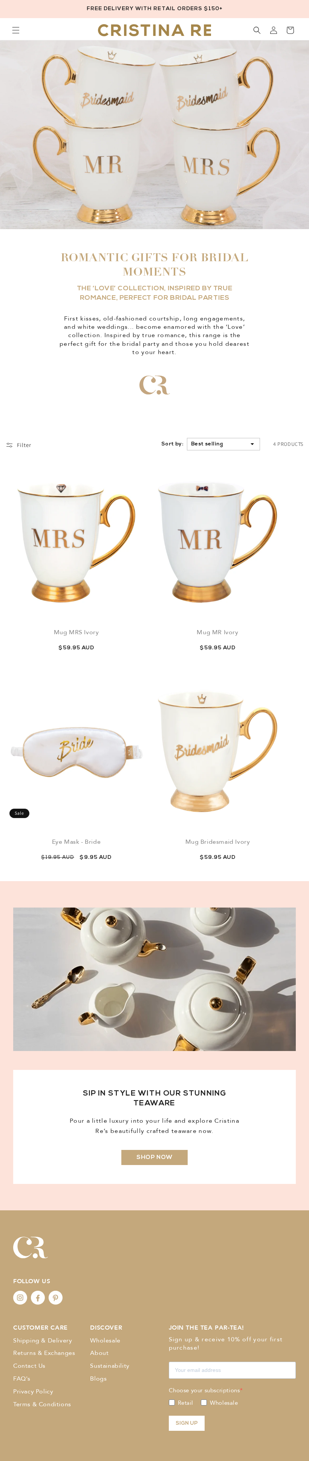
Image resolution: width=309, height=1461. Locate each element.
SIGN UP (187, 1423)
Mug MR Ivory (217, 632)
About (99, 1353)
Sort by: (172, 444)
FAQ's (22, 1379)
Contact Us (29, 1366)
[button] (16, 30)
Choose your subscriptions (204, 1390)
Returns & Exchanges (44, 1353)
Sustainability (109, 1366)
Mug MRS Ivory (76, 632)
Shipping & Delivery (42, 1340)
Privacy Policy (33, 1391)
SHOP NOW (154, 1157)
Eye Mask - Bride (76, 842)
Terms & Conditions (42, 1404)
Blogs (98, 1379)
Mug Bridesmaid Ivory (217, 842)
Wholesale (105, 1340)
